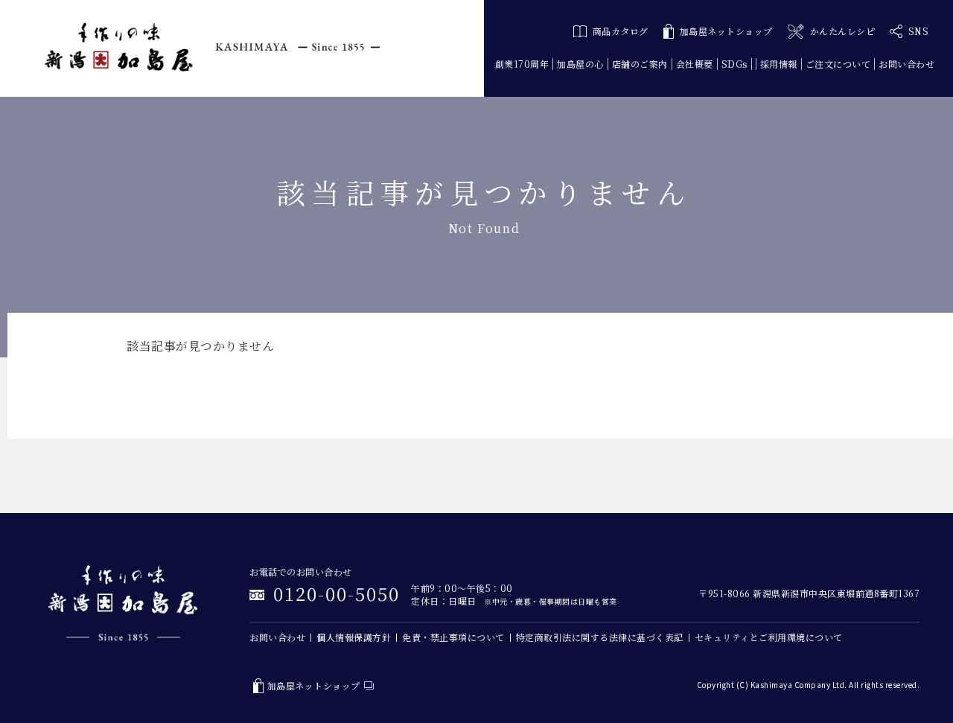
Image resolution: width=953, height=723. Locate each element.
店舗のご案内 (640, 63)
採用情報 (778, 63)
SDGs (734, 63)
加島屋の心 (580, 63)
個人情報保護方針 (353, 637)
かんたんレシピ (843, 31)
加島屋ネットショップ (726, 31)
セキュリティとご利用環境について (769, 637)
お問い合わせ (906, 63)
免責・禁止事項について (453, 637)
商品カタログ (620, 31)
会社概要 (694, 63)
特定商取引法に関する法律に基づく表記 (599, 637)
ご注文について (838, 63)
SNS (918, 31)
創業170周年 (522, 63)
